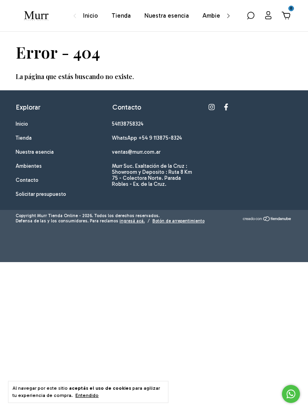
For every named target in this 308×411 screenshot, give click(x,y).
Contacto (27, 180)
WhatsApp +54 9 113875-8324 (147, 138)
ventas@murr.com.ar (136, 152)
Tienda (121, 15)
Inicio (90, 15)
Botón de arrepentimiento (178, 221)
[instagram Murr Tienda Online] (211, 107)
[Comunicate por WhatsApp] (291, 394)
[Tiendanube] (267, 219)
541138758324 (128, 124)
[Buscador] (250, 16)
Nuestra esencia (166, 15)
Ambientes (217, 15)
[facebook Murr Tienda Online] (226, 107)
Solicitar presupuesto (41, 194)
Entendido (87, 395)
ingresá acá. (132, 221)
